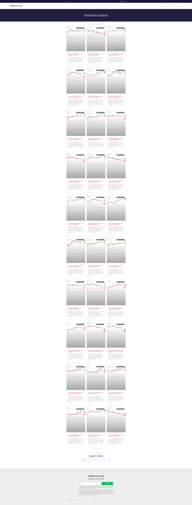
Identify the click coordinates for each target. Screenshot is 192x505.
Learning (176, 5)
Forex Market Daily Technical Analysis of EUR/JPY (75, 54)
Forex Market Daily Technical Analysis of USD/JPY (95, 139)
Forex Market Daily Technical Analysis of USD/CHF (75, 139)
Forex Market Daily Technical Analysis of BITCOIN (95, 393)
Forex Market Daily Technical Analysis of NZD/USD (75, 97)
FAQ (180, 5)
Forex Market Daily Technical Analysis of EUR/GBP (95, 54)
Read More (98, 494)
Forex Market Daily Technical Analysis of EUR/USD (75, 181)
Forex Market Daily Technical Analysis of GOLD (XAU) (115, 308)
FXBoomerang (16, 6)
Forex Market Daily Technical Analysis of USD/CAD (95, 97)
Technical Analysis (168, 5)
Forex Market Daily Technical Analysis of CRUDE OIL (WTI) (95, 351)
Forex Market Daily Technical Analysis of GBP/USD (115, 139)
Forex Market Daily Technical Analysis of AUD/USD (115, 97)
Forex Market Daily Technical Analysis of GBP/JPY (115, 54)
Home (161, 5)
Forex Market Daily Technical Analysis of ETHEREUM (75, 393)
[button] (67, 1)
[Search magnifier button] (109, 459)
